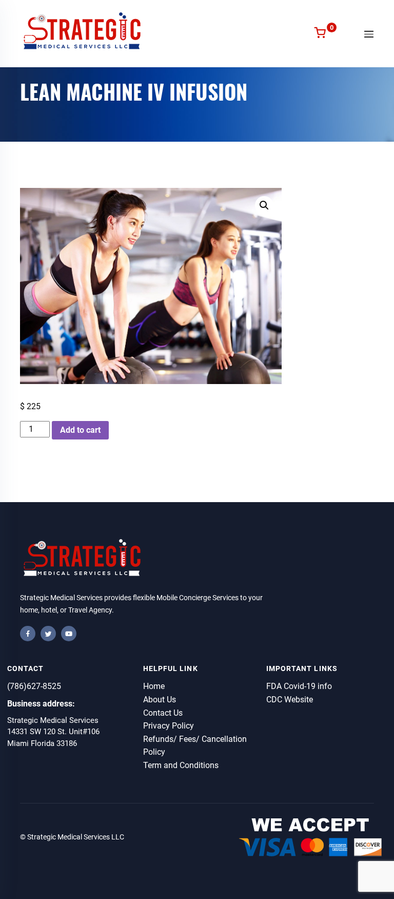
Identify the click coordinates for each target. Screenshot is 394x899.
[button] (264, 205)
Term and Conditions (181, 765)
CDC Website (289, 699)
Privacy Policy (168, 726)
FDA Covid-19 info (299, 686)
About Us (159, 699)
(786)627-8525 (34, 686)
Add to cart (80, 430)
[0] (320, 34)
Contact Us (163, 713)
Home (154, 686)
